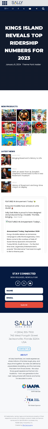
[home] (17, 3)
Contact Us (24, 349)
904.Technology (28, 425)
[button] (4, 3)
